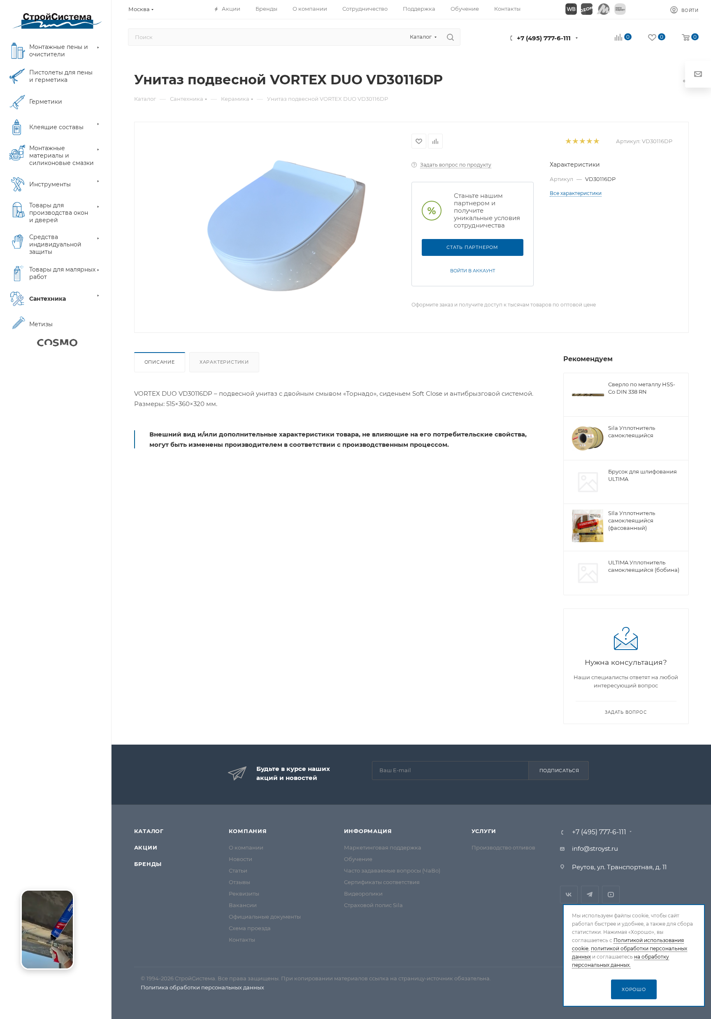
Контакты (242, 939)
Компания (248, 831)
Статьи (238, 870)
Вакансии (243, 905)
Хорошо (634, 989)
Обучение (358, 859)
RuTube (611, 894)
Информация (368, 831)
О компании (246, 847)
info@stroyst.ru (595, 848)
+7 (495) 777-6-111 (544, 38)
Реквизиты (244, 893)
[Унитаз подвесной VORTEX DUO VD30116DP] (286, 225)
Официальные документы (265, 916)
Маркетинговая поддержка (382, 847)
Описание (159, 362)
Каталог (149, 831)
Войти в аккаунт (472, 271)
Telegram (590, 894)
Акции (146, 847)
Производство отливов (503, 847)
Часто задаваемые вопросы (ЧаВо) (392, 870)
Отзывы (239, 882)
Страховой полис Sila (373, 905)
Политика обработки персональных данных (202, 987)
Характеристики (224, 362)
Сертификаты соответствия (382, 882)
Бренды (148, 864)
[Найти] (450, 37)
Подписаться (559, 770)
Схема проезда (250, 928)
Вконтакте (569, 894)
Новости (240, 859)
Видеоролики (363, 893)
